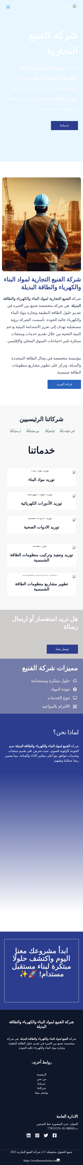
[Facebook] (54, 1135)
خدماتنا (41, 1083)
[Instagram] (37, 1135)
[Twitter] (46, 1135)
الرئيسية (41, 1074)
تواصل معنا (41, 1092)
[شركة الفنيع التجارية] (66, 7)
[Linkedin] (28, 1135)
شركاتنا (41, 1088)
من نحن (41, 1079)
